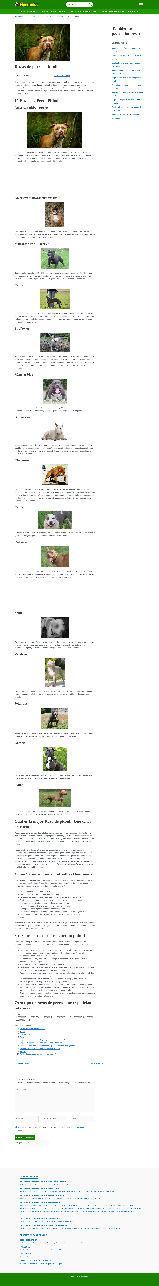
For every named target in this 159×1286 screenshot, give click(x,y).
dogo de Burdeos (43, 499)
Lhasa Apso (25, 1157)
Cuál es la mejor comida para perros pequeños (39, 1177)
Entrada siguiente (97, 1187)
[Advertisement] (55, 88)
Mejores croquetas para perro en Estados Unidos (40, 1171)
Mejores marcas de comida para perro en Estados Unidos (43, 1163)
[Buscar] (90, 4)
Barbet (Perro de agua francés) (32, 1151)
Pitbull (22, 1154)
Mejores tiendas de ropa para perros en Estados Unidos (43, 1166)
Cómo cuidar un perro (62, 106)
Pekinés (23, 1160)
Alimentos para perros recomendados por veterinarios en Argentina (47, 1169)
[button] (66, 11)
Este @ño (19, 1266)
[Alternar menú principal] (140, 4)
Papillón (23, 1174)
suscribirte (81, 1250)
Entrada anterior (22, 1187)
